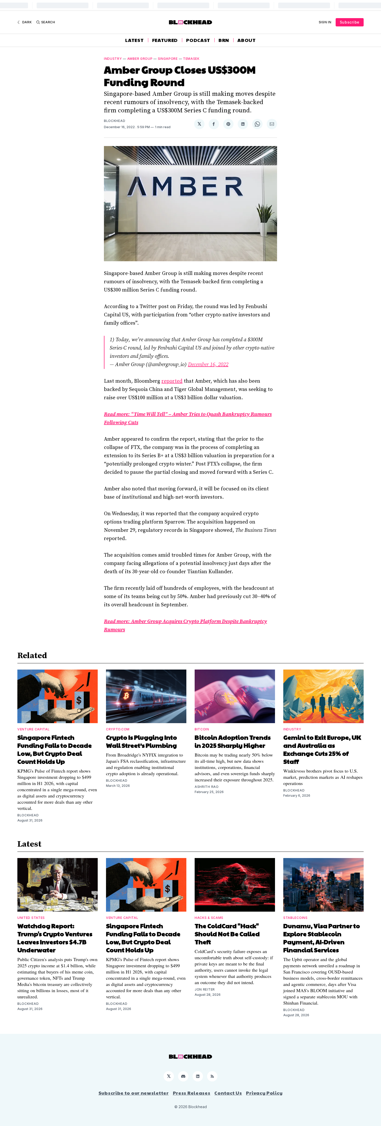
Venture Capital (33, 729)
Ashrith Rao (207, 787)
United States (31, 918)
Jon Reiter (205, 989)
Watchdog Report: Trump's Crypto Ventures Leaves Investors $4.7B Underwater (54, 937)
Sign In (325, 22)
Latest (134, 40)
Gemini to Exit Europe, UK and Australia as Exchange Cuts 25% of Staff (322, 749)
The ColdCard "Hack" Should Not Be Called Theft (227, 933)
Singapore (168, 59)
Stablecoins (295, 918)
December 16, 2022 (208, 364)
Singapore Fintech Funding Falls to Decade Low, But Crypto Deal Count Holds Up (54, 749)
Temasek (191, 59)
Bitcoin (202, 729)
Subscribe (349, 22)
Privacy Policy (264, 1093)
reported (171, 381)
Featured (165, 40)
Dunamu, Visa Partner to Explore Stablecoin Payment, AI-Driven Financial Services (321, 937)
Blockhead (114, 121)
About (246, 40)
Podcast (198, 40)
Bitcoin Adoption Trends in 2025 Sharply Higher (233, 741)
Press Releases (191, 1093)
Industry (113, 59)
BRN (223, 40)
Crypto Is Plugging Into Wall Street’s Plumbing (141, 741)
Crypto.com (118, 729)
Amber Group (140, 59)
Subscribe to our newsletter (133, 1093)
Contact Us (228, 1093)
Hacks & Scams (209, 918)
